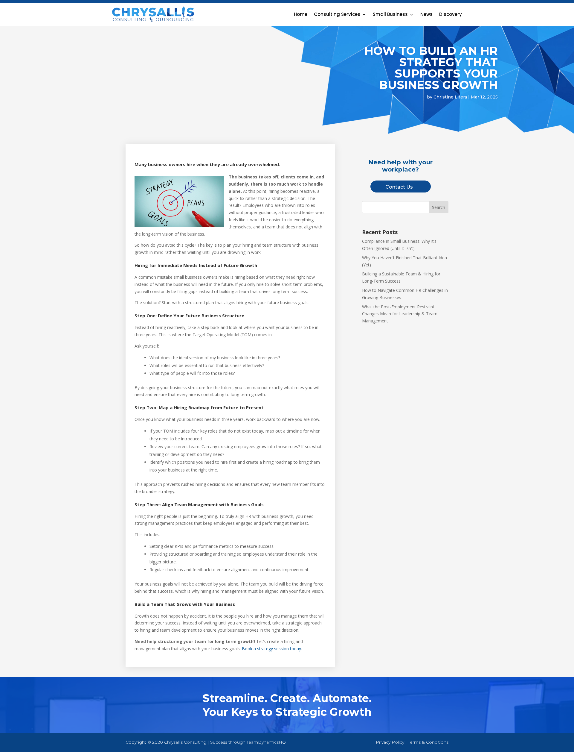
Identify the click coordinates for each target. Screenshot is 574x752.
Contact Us (399, 187)
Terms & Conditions (428, 742)
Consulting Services (337, 14)
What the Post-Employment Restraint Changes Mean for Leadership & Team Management (399, 314)
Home (300, 14)
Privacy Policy (390, 742)
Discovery (450, 14)
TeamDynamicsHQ (266, 742)
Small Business (390, 14)
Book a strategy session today (271, 648)
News (426, 14)
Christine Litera (450, 97)
